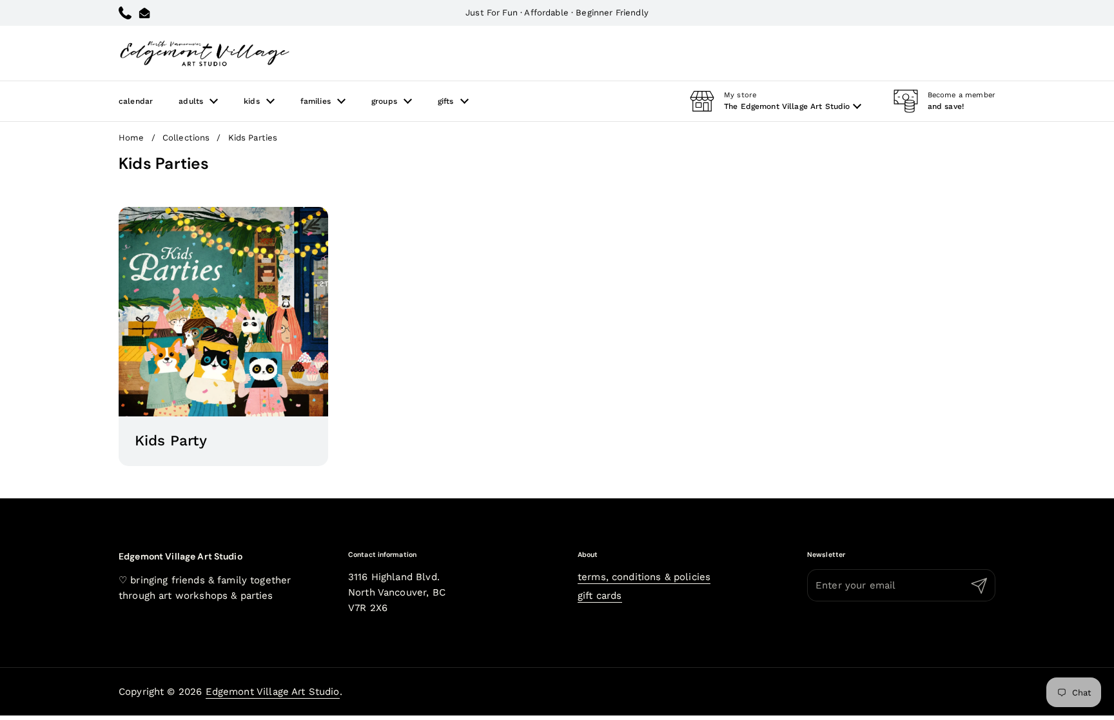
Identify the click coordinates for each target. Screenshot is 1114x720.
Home (131, 137)
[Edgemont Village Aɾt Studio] (204, 53)
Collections (186, 137)
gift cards (600, 595)
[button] (775, 101)
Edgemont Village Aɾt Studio (273, 691)
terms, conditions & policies (644, 577)
